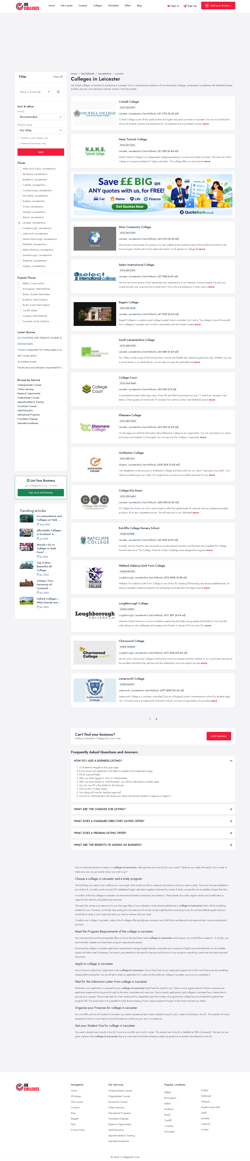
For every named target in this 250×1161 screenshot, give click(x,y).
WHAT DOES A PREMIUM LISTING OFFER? (100, 833)
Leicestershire (135, 113)
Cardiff (167, 1120)
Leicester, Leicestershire (34, 222)
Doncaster (169, 1131)
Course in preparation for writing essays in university (41, 349)
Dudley (204, 1090)
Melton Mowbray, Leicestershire (38, 249)
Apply (41, 152)
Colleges (97, 5)
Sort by (21, 111)
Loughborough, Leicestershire (37, 228)
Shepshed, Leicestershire (35, 260)
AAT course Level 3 (27, 355)
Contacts (83, 5)
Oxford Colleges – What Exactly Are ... (49, 600)
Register (75, 1118)
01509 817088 (127, 534)
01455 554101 (127, 684)
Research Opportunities (29, 393)
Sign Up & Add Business (41, 492)
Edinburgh (206, 1096)
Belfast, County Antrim (33, 283)
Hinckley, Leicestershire (34, 212)
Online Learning (25, 389)
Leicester (123, 113)
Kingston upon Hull (210, 1107)
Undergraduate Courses (29, 385)
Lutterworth (124, 690)
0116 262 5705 (127, 232)
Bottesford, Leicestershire (35, 179)
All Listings (76, 1096)
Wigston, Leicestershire (34, 266)
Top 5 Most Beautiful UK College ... (44, 566)
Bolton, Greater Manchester (36, 294)
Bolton (167, 1103)
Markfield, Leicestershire (34, 244)
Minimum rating (25, 124)
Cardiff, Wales (30, 310)
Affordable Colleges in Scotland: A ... (49, 532)
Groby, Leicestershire (33, 206)
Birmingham (170, 1098)
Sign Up (192, 5)
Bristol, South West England (36, 305)
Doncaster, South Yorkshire (36, 321)
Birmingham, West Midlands (36, 289)
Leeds (204, 1112)
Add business (219, 736)
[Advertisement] (125, 46)
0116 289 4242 (128, 421)
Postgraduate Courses (28, 397)
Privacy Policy (78, 1130)
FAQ (73, 1124)
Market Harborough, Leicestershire (40, 239)
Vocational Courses (27, 406)
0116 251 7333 (127, 145)
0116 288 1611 (127, 458)
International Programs (29, 414)
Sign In (175, 5)
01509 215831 (127, 609)
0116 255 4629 (128, 308)
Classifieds (113, 5)
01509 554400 (127, 646)
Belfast (167, 1092)
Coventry (168, 1126)
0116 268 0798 (127, 345)
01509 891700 (127, 571)
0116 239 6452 (128, 496)
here (87, 767)
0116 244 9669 (128, 383)
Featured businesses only (33, 143)
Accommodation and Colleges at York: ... (49, 518)
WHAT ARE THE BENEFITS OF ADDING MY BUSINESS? (108, 845)
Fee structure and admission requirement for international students (41, 367)
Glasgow (205, 1101)
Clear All (58, 76)
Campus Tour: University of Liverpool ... (45, 584)
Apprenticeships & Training (31, 402)
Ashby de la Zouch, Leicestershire (39, 168)
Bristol (167, 1114)
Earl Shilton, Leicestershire (35, 195)
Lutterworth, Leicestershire (35, 233)
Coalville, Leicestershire (34, 185)
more (206, 123)
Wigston (123, 464)
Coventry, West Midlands (35, 316)
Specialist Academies (28, 423)
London (205, 1129)
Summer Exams (25, 343)
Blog (139, 5)
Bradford (168, 1109)
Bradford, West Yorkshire (35, 299)
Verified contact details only (34, 138)
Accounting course (27, 361)
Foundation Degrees (28, 419)
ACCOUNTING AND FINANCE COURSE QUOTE (41, 338)
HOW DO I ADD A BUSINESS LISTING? (98, 761)
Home (52, 5)
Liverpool (205, 1124)
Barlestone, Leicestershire (35, 174)
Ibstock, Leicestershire (33, 217)
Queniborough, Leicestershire (37, 255)
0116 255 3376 (127, 270)
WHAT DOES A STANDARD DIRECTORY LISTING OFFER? (109, 821)
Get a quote (66, 5)
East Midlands (149, 113)
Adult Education (25, 410)
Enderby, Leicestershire (34, 201)
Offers (128, 5)
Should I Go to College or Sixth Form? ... (46, 548)
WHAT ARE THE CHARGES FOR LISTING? (100, 809)
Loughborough (126, 577)
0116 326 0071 (127, 107)
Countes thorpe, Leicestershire (37, 190)
